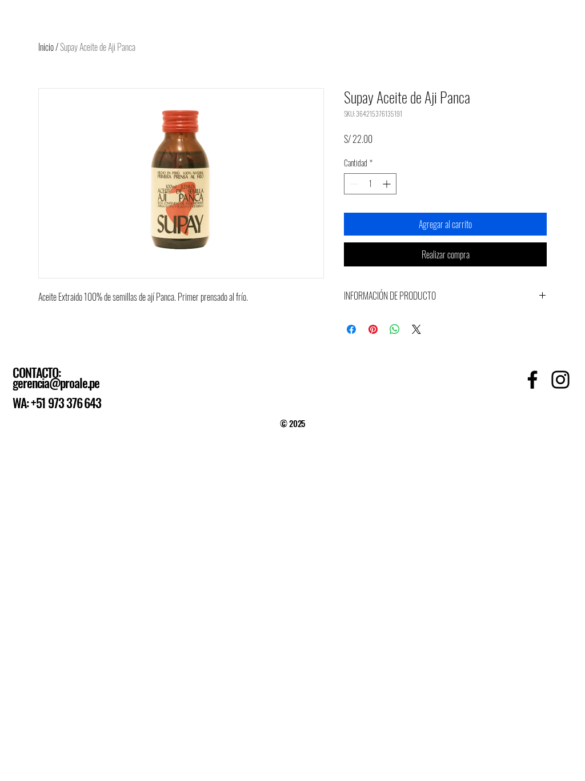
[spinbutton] (370, 184)
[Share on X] (416, 329)
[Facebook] (532, 380)
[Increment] (387, 184)
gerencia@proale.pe (56, 382)
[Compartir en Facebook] (351, 329)
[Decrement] (353, 184)
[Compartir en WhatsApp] (395, 329)
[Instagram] (560, 380)
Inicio (46, 47)
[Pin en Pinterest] (373, 329)
